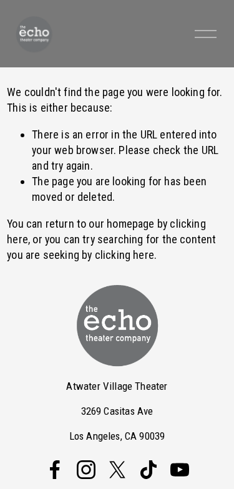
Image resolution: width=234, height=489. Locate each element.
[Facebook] (55, 470)
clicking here (124, 254)
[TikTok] (148, 470)
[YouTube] (180, 470)
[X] (117, 470)
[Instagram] (86, 470)
